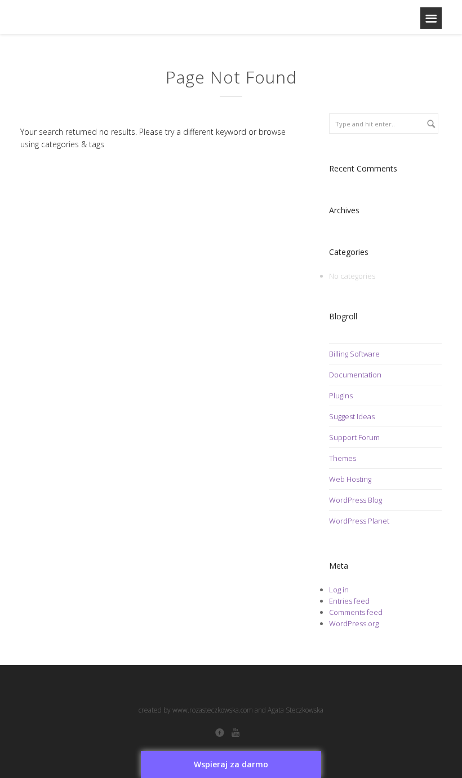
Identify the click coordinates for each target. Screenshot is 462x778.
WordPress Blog (355, 500)
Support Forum (354, 437)
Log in (339, 589)
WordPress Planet (359, 521)
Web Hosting (350, 479)
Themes (342, 458)
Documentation (355, 375)
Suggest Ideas (352, 416)
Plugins (341, 395)
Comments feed (356, 612)
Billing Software (354, 354)
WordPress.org (354, 623)
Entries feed (349, 601)
